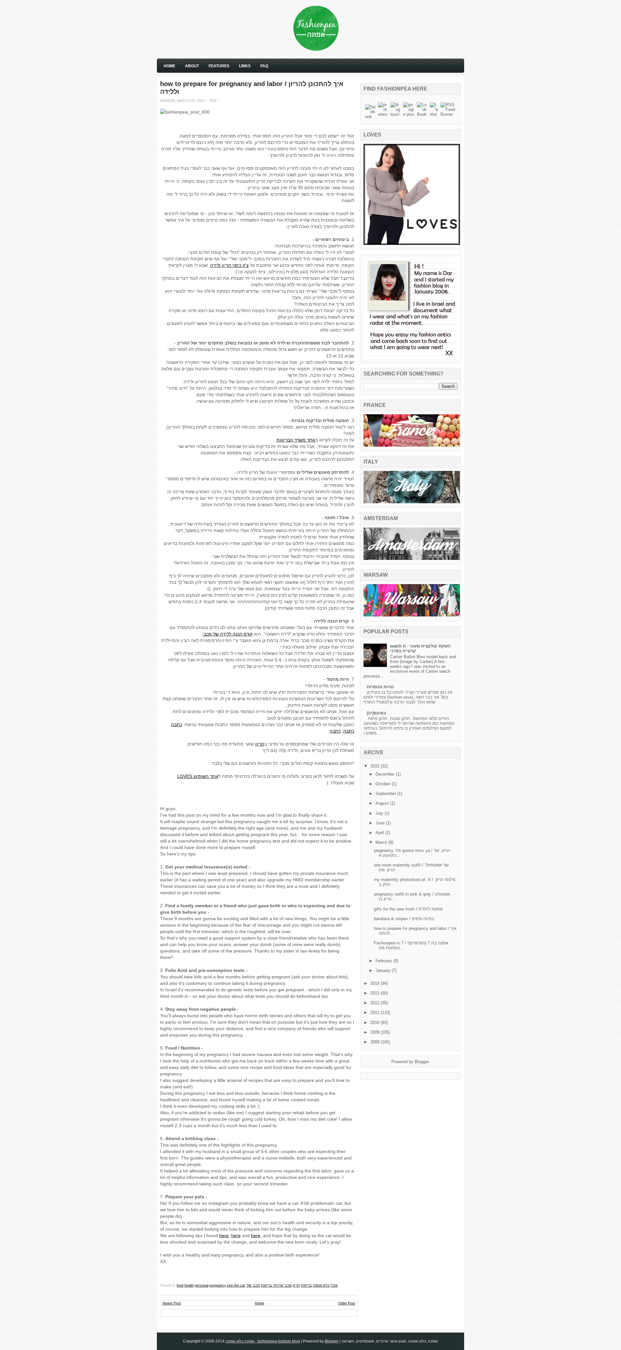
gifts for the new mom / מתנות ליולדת (408, 909)
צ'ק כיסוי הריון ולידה (229, 265)
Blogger (422, 1061)
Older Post (346, 1303)
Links (245, 66)
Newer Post (171, 1303)
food (180, 1285)
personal (201, 1285)
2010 (375, 1022)
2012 (375, 1002)
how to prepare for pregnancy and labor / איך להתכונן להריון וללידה (251, 87)
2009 (375, 1032)
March (382, 842)
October (384, 783)
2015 (375, 766)
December (386, 774)
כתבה (176, 724)
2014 (375, 983)
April (380, 832)
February (384, 960)
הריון (259, 743)
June (381, 823)
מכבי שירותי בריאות (276, 1285)
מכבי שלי (253, 1285)
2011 (375, 1012)
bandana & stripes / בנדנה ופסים (404, 918)
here (224, 1235)
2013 (375, 993)
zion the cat (236, 1285)
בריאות (306, 1285)
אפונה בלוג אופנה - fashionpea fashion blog (262, 1341)
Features (219, 66)
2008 (375, 1042)
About (192, 66)
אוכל (334, 1285)
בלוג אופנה (321, 1285)
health (189, 1285)
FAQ (264, 66)
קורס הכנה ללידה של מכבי (227, 634)
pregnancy (217, 1285)
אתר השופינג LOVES (197, 776)
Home (169, 66)
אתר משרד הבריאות (296, 439)
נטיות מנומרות (380, 686)
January (384, 970)
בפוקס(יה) (376, 713)
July (380, 813)
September (386, 793)
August (383, 803)
